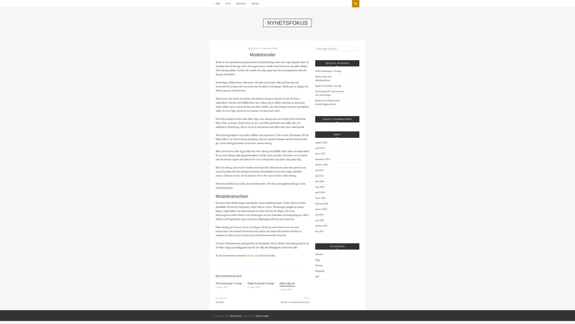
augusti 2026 (321, 142)
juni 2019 (319, 220)
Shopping (319, 271)
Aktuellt (253, 48)
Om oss (255, 3)
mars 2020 (320, 198)
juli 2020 (319, 175)
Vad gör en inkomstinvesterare (295, 302)
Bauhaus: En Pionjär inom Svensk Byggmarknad (327, 102)
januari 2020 (321, 209)
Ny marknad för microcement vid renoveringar (329, 93)
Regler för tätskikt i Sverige (261, 283)
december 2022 (322, 159)
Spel (317, 276)
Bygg (317, 259)
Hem (218, 3)
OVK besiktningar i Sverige (229, 283)
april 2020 (320, 192)
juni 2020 (319, 181)
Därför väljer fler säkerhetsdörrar (287, 284)
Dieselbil (220, 302)
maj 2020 (319, 187)
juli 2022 (319, 170)
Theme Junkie (262, 316)
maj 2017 (319, 231)
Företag (318, 265)
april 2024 (320, 148)
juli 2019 (319, 214)
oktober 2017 (321, 225)
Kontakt (241, 3)
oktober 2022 (321, 164)
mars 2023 (320, 153)
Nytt (228, 3)
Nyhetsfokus (236, 316)
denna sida (252, 255)
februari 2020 (321, 203)
